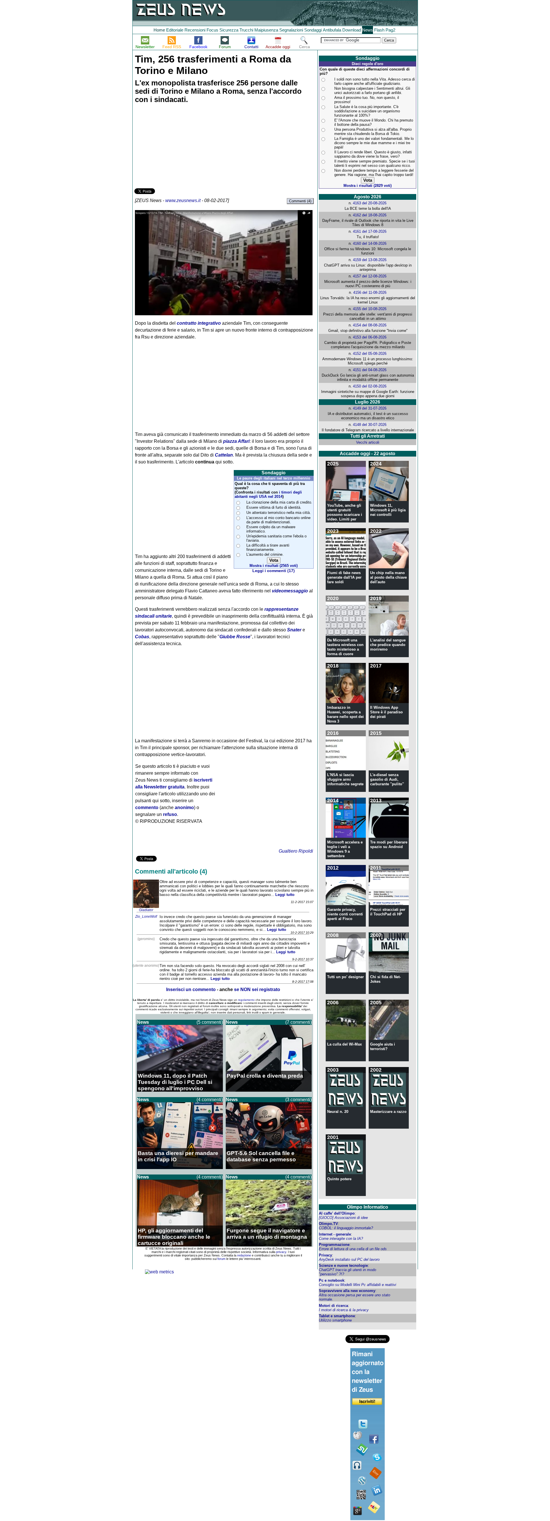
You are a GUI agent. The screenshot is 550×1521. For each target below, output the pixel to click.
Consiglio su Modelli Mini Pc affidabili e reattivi (357, 1285)
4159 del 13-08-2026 (369, 260)
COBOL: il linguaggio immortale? (346, 1228)
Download (351, 30)
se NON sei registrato (257, 989)
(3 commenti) (298, 1099)
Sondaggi (313, 30)
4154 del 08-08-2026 (369, 325)
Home (159, 30)
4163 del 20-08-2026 (369, 203)
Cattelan (224, 455)
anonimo (184, 807)
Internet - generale (335, 1234)
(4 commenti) (210, 1099)
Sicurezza (228, 30)
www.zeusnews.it (183, 200)
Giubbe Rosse (234, 636)
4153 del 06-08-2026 (369, 337)
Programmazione (334, 1244)
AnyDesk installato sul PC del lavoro (349, 1259)
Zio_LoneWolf (146, 917)
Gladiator (146, 910)
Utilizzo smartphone (335, 1320)
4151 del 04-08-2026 (369, 370)
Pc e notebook (331, 1280)
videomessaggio (290, 590)
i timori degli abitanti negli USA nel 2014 (268, 494)
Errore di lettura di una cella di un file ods (353, 1249)
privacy (281, 1252)
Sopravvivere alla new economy (347, 1291)
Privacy (325, 1255)
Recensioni (194, 30)
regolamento (246, 999)
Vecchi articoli (367, 442)
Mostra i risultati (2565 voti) (274, 565)
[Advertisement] (177, 147)
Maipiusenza (266, 30)
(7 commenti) (298, 1022)
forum (221, 1258)
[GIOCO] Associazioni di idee (343, 1217)
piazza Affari (236, 441)
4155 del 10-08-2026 (369, 309)
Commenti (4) (300, 201)
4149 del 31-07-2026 (369, 408)
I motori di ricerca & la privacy (344, 1310)
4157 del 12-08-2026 (369, 276)
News (367, 30)
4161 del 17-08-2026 (369, 231)
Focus (212, 30)
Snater (294, 629)
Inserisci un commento (191, 989)
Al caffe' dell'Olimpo (337, 1213)
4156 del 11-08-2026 (369, 292)
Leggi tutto (284, 894)
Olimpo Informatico (367, 1207)
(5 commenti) (210, 1022)
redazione (244, 1255)
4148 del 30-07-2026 (369, 424)
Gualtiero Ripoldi (296, 851)
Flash (379, 30)
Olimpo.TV (328, 1224)
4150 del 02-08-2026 (369, 386)
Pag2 (390, 30)
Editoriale (174, 30)
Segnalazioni (291, 30)
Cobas (142, 636)
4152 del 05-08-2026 (369, 353)
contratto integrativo (199, 323)
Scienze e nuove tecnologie (343, 1265)
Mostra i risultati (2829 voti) (367, 185)
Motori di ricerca (333, 1305)
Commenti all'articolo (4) (171, 871)
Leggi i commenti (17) (273, 571)
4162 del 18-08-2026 (369, 215)
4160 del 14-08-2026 (369, 243)
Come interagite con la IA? (341, 1238)
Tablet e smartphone (337, 1316)
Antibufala (332, 30)
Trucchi (246, 30)
